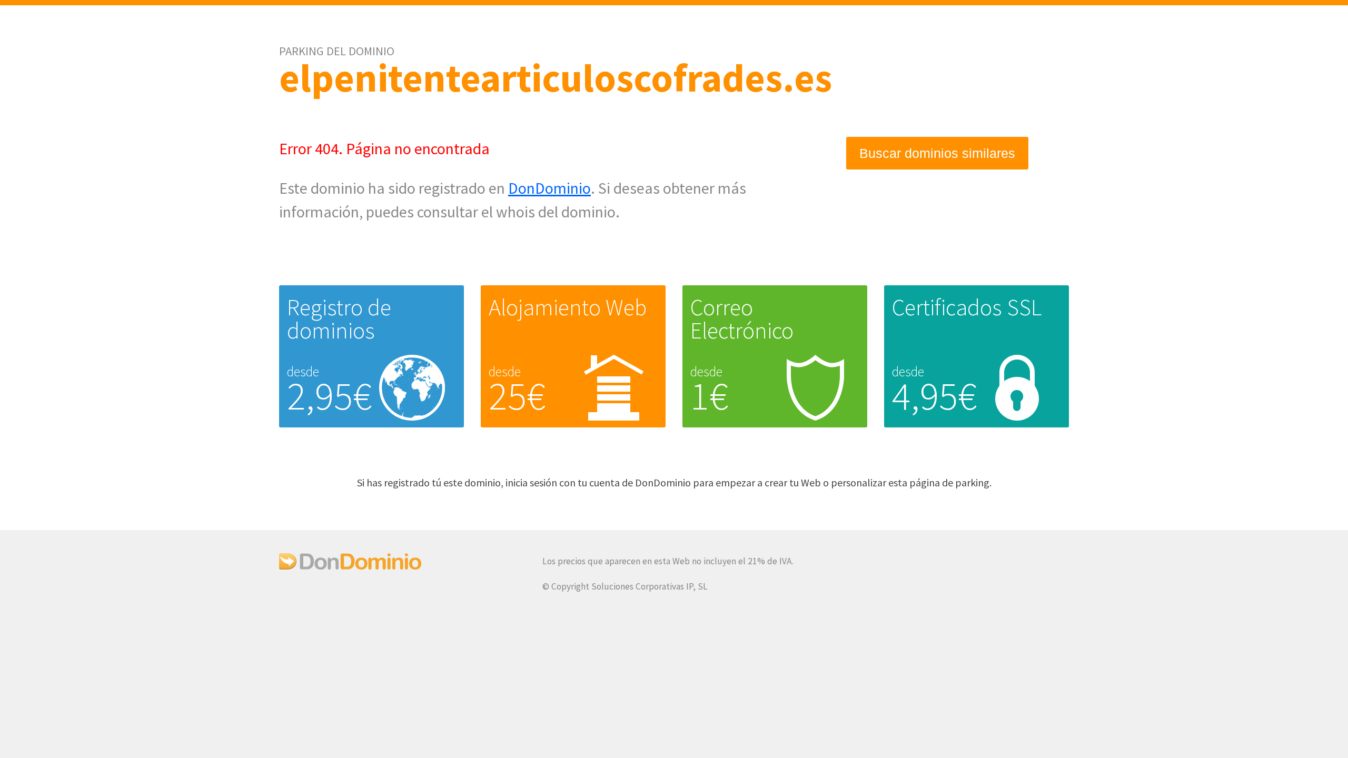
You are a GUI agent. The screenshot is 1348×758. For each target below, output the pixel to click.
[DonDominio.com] (350, 566)
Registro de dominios (339, 319)
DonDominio (549, 188)
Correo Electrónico (742, 319)
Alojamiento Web (568, 307)
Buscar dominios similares (937, 153)
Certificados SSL (967, 307)
